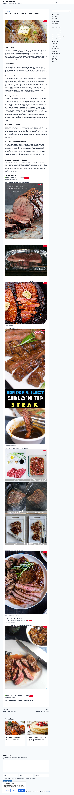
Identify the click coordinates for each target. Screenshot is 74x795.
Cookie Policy (54, 2)
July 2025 (54, 56)
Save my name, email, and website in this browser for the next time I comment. (20, 778)
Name (5, 775)
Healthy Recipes (55, 21)
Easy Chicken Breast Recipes (58, 36)
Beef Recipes (55, 16)
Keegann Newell (33, 742)
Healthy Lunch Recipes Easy (9, 710)
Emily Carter (9, 739)
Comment (5, 758)
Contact (48, 2)
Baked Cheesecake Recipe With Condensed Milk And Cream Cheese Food (37, 739)
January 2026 (55, 46)
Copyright (60, 2)
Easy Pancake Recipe (57, 30)
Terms (68, 2)
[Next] (46, 733)
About (44, 2)
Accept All (21, 790)
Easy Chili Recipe (56, 34)
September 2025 (56, 53)
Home (40, 2)
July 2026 (54, 43)
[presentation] (15, 728)
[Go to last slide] (6, 733)
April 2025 (54, 61)
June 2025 (54, 58)
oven (7, 703)
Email (21, 775)
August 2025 (55, 54)
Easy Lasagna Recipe (57, 32)
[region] (14, 787)
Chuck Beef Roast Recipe (13, 737)
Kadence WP (47, 791)
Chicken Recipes (55, 19)
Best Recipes (7, 11)
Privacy (64, 2)
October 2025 (55, 51)
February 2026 (55, 45)
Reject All (14, 790)
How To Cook (55, 23)
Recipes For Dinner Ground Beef (42, 710)
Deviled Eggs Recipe (56, 38)
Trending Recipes (56, 24)
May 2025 (54, 59)
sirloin (10, 703)
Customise (7, 790)
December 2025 (55, 48)
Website (37, 775)
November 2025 (55, 49)
